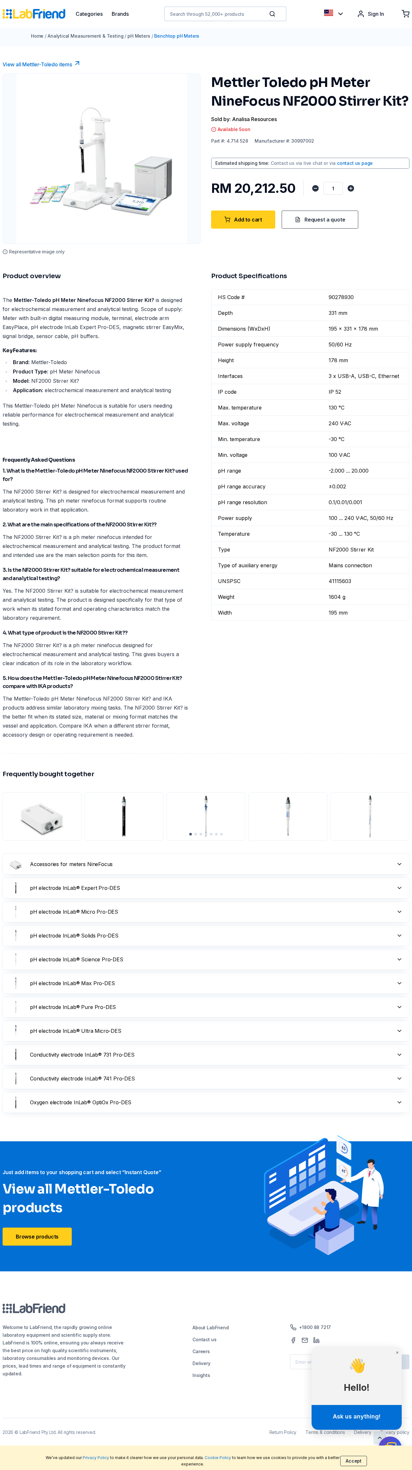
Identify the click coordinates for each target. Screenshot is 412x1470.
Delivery (201, 1363)
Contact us (204, 1339)
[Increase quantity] (351, 188)
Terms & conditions (325, 1432)
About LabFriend (210, 1327)
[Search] (273, 14)
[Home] (39, 14)
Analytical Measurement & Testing (85, 36)
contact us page (355, 163)
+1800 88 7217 (315, 1327)
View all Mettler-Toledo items (37, 64)
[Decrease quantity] (315, 188)
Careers (201, 1351)
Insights (201, 1375)
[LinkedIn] (316, 1340)
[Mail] (305, 1340)
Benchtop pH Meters (176, 36)
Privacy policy (394, 1432)
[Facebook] (293, 1340)
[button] (273, 14)
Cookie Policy (218, 1457)
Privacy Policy (96, 1457)
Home (37, 36)
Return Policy (283, 1432)
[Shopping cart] (405, 14)
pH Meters (138, 36)
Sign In (376, 14)
